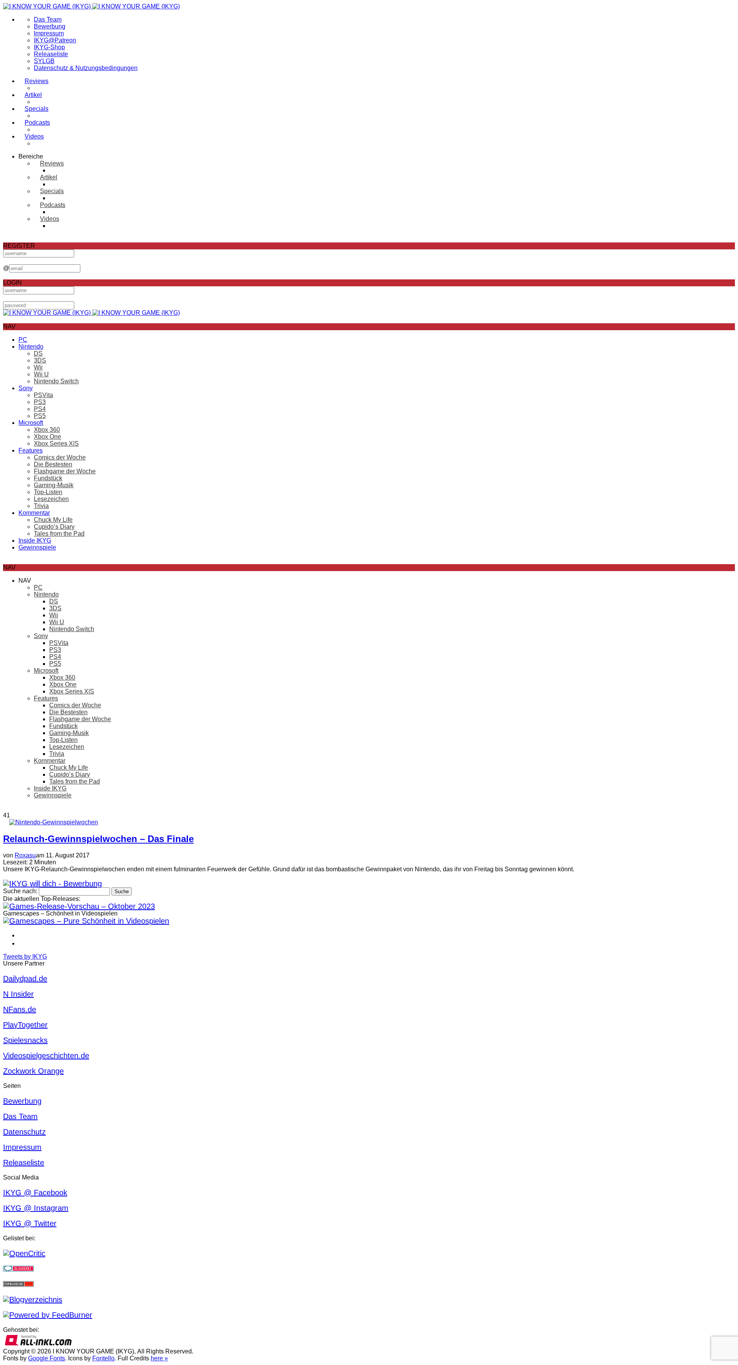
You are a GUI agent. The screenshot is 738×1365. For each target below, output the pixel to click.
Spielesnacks (25, 1040)
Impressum (49, 33)
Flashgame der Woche (65, 471)
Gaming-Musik (53, 485)
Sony (25, 388)
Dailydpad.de (25, 978)
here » (159, 1358)
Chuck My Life (53, 519)
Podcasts (37, 122)
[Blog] (32, 1299)
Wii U (41, 374)
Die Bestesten (53, 464)
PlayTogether (25, 1025)
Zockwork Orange (33, 1071)
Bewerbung (49, 26)
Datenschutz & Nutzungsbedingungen (86, 68)
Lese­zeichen (51, 499)
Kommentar (34, 513)
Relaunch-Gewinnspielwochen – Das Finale (98, 839)
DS (38, 353)
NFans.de (19, 1009)
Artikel (33, 95)
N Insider (18, 994)
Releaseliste (51, 54)
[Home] (91, 6)
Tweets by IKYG (25, 956)
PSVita (43, 395)
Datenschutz (24, 1132)
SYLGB (44, 61)
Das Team (48, 19)
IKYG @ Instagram (35, 1208)
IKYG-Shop (49, 47)
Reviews (36, 81)
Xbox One (47, 436)
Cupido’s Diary (54, 526)
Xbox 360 (47, 429)
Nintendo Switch (56, 381)
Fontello (103, 1358)
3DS (40, 360)
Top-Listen (48, 492)
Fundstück (48, 478)
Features (30, 450)
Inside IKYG (34, 540)
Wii (38, 367)
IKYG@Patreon (55, 40)
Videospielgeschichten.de (46, 1055)
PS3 (40, 402)
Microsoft (30, 422)
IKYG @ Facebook (35, 1192)
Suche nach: (20, 891)
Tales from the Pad (59, 533)
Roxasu (25, 855)
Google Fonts (46, 1358)
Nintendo (30, 346)
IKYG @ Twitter (30, 1223)
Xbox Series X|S (56, 443)
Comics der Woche (60, 457)
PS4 (40, 409)
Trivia (41, 506)
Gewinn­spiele (37, 547)
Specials (36, 108)
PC (22, 339)
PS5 (40, 416)
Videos (34, 136)
